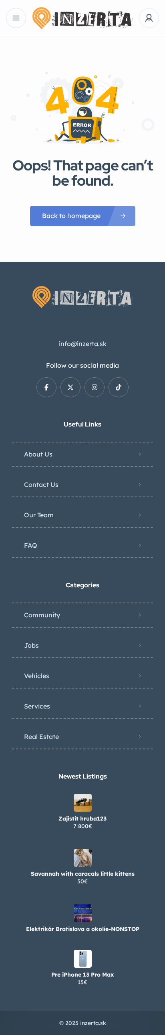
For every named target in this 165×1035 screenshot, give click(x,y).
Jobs (31, 645)
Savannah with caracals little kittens (83, 874)
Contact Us (41, 484)
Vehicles (36, 676)
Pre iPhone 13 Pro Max (82, 974)
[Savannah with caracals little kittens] (83, 858)
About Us (38, 454)
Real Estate (41, 737)
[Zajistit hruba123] (83, 803)
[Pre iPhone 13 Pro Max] (83, 959)
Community (42, 615)
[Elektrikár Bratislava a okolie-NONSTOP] (83, 913)
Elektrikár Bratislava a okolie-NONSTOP (82, 929)
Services (37, 706)
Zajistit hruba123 (82, 818)
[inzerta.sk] (82, 18)
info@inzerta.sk (83, 344)
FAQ (30, 545)
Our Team (39, 515)
